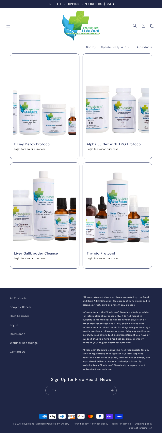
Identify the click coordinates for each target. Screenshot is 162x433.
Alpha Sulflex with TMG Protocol (114, 144)
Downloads (17, 334)
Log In (14, 325)
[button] (8, 25)
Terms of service (121, 423)
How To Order (19, 316)
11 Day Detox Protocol (32, 144)
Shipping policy (143, 423)
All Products (18, 298)
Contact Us (17, 351)
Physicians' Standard (34, 423)
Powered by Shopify (57, 423)
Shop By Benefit (21, 307)
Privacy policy (100, 423)
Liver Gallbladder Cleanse (36, 253)
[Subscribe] (112, 390)
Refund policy (81, 423)
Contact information (140, 427)
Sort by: (91, 47)
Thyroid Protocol (101, 253)
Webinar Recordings (24, 343)
